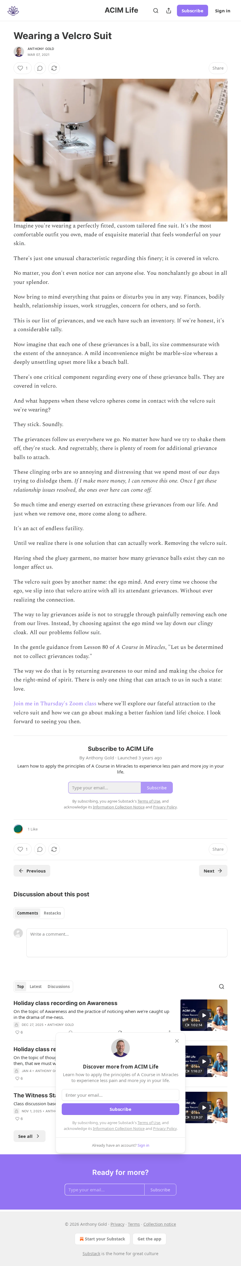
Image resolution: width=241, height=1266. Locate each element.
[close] (177, 1041)
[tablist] (39, 913)
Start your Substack (105, 1239)
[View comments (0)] (40, 68)
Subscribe (192, 11)
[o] (204, 1015)
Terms (134, 1224)
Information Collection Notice (119, 1128)
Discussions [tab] (59, 986)
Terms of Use (149, 1122)
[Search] (156, 10)
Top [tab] (20, 986)
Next (209, 871)
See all (25, 1136)
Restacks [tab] (52, 913)
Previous (36, 871)
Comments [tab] (27, 913)
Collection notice (159, 1224)
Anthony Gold (41, 49)
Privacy (117, 1224)
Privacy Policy (165, 1128)
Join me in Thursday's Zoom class (55, 703)
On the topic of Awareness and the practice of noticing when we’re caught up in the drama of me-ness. (91, 1014)
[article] (120, 1017)
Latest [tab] (36, 986)
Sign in (222, 11)
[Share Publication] (169, 10)
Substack (91, 1253)
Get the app (149, 1239)
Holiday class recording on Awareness (66, 1003)
